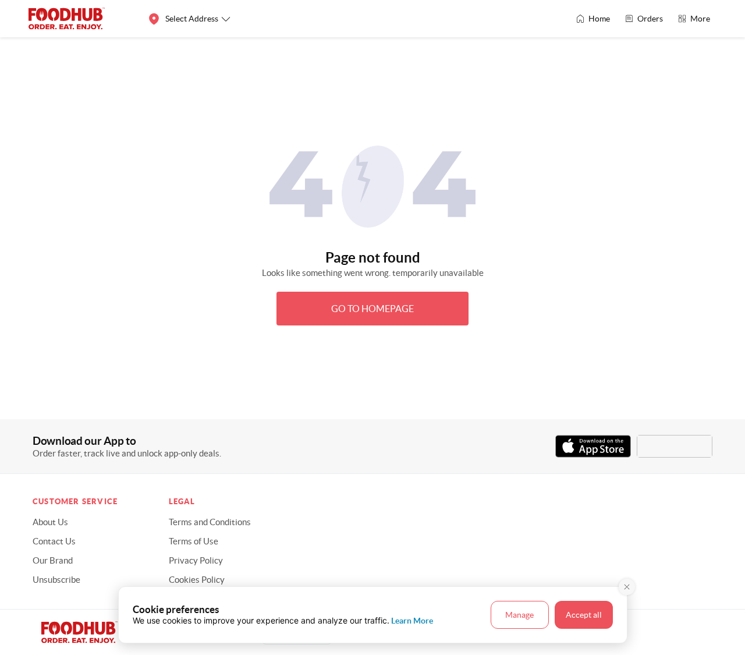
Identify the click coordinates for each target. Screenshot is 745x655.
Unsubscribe (56, 580)
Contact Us (54, 541)
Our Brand (53, 560)
